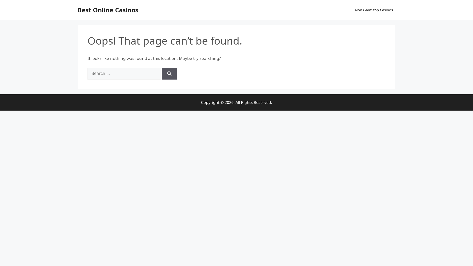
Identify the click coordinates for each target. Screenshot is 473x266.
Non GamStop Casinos (374, 9)
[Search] (169, 74)
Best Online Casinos (108, 10)
